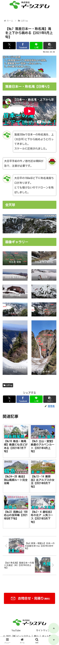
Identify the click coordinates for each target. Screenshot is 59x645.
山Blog (9, 385)
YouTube (16, 630)
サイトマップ (43, 630)
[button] (49, 45)
